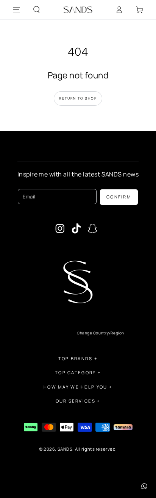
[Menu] (16, 10)
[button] (36, 10)
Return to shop (78, 98)
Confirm (118, 197)
